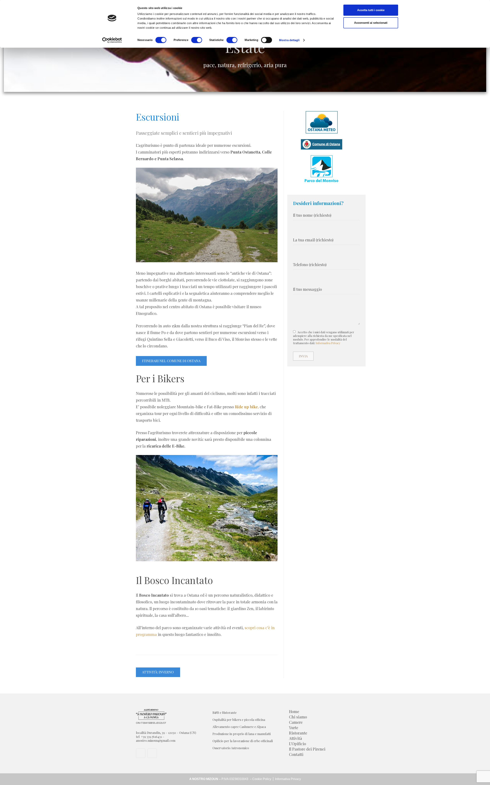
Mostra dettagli (289, 40)
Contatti (296, 754)
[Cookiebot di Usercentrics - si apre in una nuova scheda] (112, 40)
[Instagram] (152, 753)
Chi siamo (298, 716)
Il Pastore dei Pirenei (307, 749)
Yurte (293, 727)
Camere (296, 722)
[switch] (196, 40)
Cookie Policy (262, 779)
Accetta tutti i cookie (371, 10)
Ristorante (298, 732)
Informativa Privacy (328, 343)
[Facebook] (140, 753)
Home (294, 711)
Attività (295, 738)
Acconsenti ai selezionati (370, 22)
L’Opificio (297, 743)
